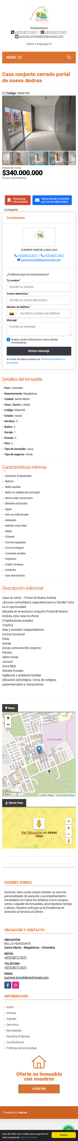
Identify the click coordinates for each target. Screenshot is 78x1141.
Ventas (11, 1013)
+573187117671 (26, 32)
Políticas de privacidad (21, 1048)
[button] (71, 99)
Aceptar (64, 1134)
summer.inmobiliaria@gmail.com (41, 259)
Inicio (10, 1007)
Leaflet (42, 795)
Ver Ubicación (32, 833)
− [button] (8, 724)
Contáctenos (15, 1042)
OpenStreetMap (66, 795)
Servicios (12, 1024)
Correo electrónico (18, 293)
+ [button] (8, 718)
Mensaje (12, 320)
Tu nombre (14, 280)
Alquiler (11, 1018)
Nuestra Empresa (18, 1036)
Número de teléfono (19, 307)
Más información (29, 1137)
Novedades (14, 1030)
